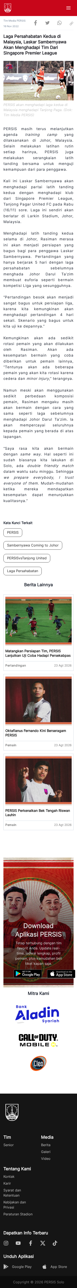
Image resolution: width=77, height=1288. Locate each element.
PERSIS (13, 532)
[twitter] (47, 23)
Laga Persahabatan (22, 571)
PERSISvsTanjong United (27, 558)
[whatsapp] (59, 23)
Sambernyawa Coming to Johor (33, 545)
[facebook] (35, 23)
